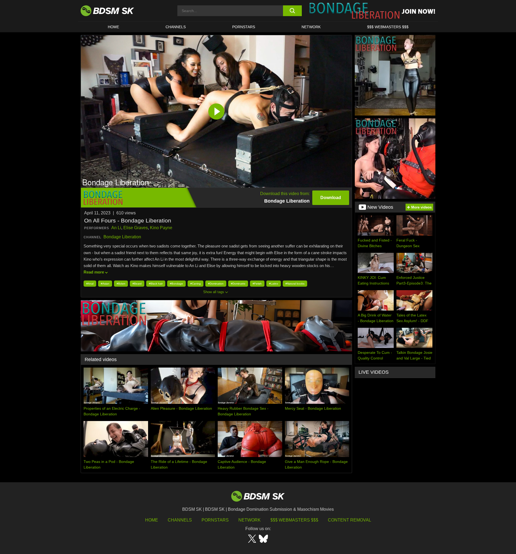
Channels (180, 520)
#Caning (195, 283)
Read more (94, 272)
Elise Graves (135, 227)
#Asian (105, 283)
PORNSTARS (243, 27)
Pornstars (215, 520)
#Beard (137, 283)
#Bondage (176, 283)
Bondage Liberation (122, 237)
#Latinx (273, 283)
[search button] (292, 10)
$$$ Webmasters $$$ (294, 520)
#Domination (216, 283)
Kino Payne (161, 227)
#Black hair (156, 283)
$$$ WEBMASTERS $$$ (387, 27)
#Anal (90, 283)
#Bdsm (121, 283)
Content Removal (349, 520)
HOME (113, 27)
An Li (116, 227)
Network (311, 27)
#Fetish (257, 283)
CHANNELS (176, 27)
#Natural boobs (294, 283)
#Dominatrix (238, 283)
